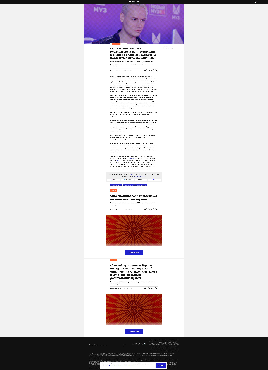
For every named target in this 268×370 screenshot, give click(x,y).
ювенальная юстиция (116, 185)
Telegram (135, 176)
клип (133, 185)
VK (144, 176)
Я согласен (161, 365)
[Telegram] (133, 344)
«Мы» (117, 160)
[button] (7, 2)
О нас (124, 344)
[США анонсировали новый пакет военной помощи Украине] (145, 209)
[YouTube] (136, 344)
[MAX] (145, 344)
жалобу (132, 158)
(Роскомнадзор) (152, 341)
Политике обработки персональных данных (121, 365)
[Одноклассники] (142, 344)
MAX (130, 174)
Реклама (125, 347)
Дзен (140, 176)
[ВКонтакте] (139, 344)
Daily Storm (134, 2)
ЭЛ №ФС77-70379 (168, 341)
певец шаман (127, 185)
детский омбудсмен (141, 185)
